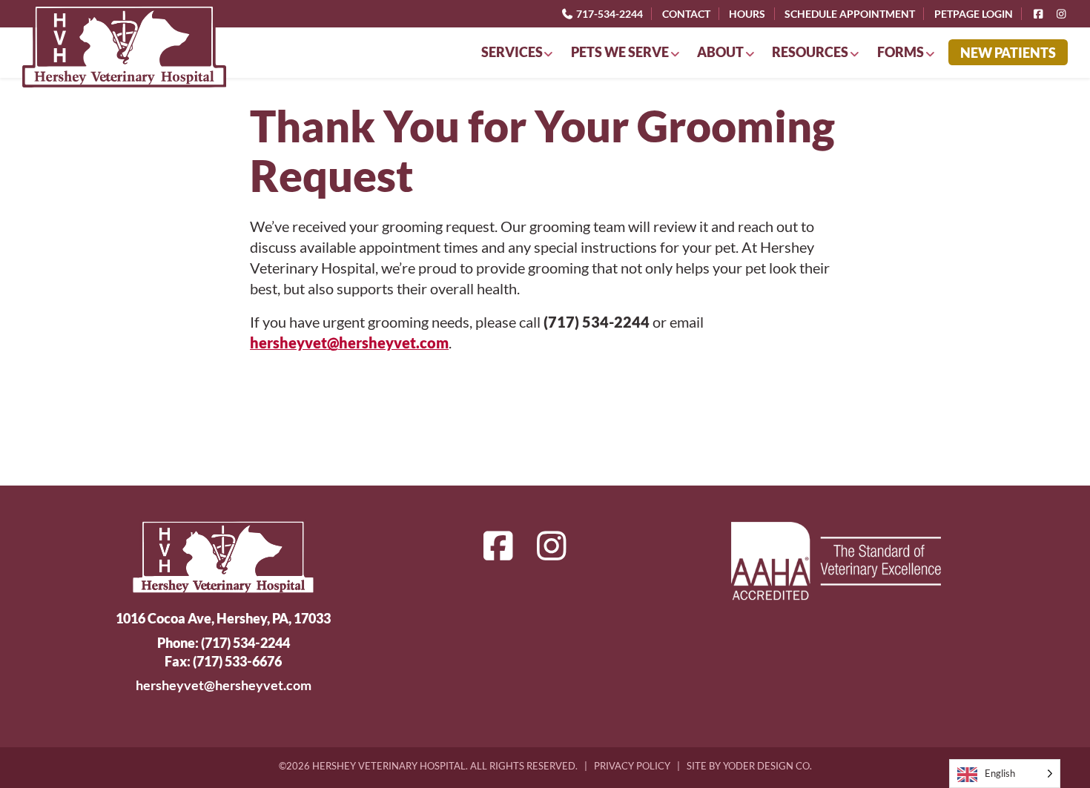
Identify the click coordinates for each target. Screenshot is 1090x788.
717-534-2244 (608, 13)
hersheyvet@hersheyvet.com (349, 342)
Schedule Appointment (850, 13)
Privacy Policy (632, 766)
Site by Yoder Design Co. (749, 766)
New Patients (1008, 52)
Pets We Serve (620, 52)
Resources (810, 52)
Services (512, 52)
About (720, 52)
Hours (747, 13)
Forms (900, 52)
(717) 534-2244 (245, 643)
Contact (686, 13)
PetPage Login (973, 13)
